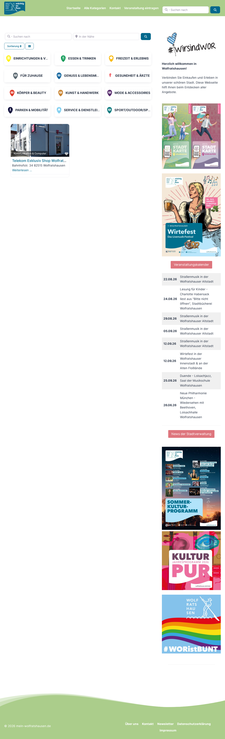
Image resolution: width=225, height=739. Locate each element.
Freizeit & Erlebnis (132, 58)
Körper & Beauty (31, 93)
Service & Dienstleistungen (88, 110)
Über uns (132, 724)
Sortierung (13, 46)
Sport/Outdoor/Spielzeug (137, 110)
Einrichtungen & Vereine (35, 58)
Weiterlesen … (22, 170)
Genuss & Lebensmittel (84, 75)
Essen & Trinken (82, 58)
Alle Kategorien (95, 8)
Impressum (168, 730)
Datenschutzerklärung (194, 724)
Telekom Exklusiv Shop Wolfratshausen (45, 161)
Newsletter (165, 724)
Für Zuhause (31, 75)
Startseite (73, 8)
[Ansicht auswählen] (29, 46)
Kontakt (115, 8)
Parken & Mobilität (31, 110)
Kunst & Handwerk (82, 93)
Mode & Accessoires (132, 93)
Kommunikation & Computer (30, 153)
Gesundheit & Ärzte (132, 75)
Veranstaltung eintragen (141, 8)
